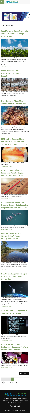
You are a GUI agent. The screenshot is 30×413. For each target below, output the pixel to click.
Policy (21, 400)
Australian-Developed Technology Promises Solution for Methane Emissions (14, 347)
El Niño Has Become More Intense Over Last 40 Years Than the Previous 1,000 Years (14, 142)
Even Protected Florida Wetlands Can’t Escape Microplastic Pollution (11, 236)
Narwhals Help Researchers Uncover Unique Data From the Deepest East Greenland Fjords (14, 205)
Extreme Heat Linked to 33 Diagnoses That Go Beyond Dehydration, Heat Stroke (12, 173)
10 (7, 382)
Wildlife (17, 400)
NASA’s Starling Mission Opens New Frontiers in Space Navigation (14, 276)
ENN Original (13, 398)
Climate (19, 398)
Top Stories (6, 398)
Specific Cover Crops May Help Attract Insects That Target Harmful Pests (14, 34)
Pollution (11, 400)
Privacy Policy (22, 410)
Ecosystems (5, 400)
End (16, 382)
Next (11, 382)
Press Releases (17, 402)
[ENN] (11, 2)
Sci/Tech (26, 400)
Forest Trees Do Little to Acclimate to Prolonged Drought (11, 73)
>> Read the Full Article (6, 66)
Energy (24, 398)
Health (10, 402)
